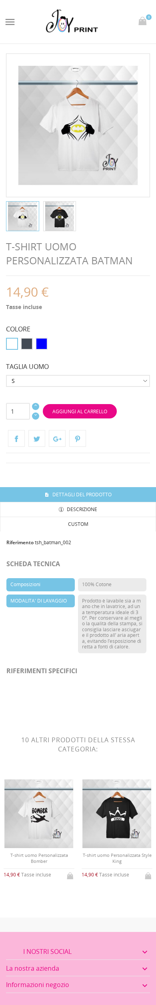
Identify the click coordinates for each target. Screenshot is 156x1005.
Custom (78, 524)
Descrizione (81, 509)
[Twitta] (36, 438)
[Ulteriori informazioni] (45, 895)
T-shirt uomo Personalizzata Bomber (39, 858)
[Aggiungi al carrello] (70, 874)
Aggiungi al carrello (79, 411)
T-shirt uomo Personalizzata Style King (117, 858)
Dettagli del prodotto (81, 494)
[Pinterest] (77, 438)
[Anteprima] (32, 896)
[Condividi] (16, 438)
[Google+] (57, 438)
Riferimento (20, 542)
